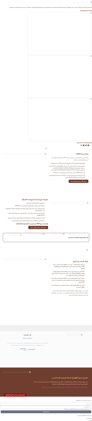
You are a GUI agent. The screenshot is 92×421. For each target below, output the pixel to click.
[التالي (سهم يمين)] (90, 420)
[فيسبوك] (88, 145)
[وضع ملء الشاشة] (90, 418)
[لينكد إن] (84, 145)
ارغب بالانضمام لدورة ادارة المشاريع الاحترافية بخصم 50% (77, 409)
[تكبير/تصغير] (91, 418)
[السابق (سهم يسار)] (91, 420)
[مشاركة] (88, 418)
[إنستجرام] (81, 145)
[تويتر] (86, 145)
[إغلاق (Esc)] (87, 418)
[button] (5, 349)
